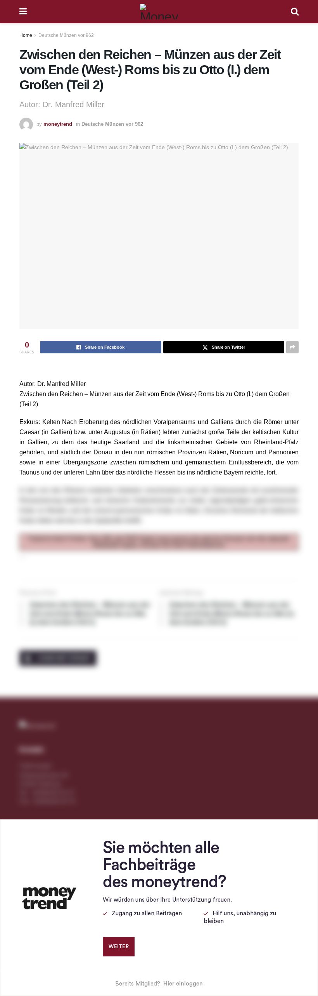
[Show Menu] (23, 11)
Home (25, 35)
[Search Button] (295, 11)
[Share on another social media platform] (292, 347)
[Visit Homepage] (159, 11)
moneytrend (57, 124)
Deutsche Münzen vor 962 (66, 35)
